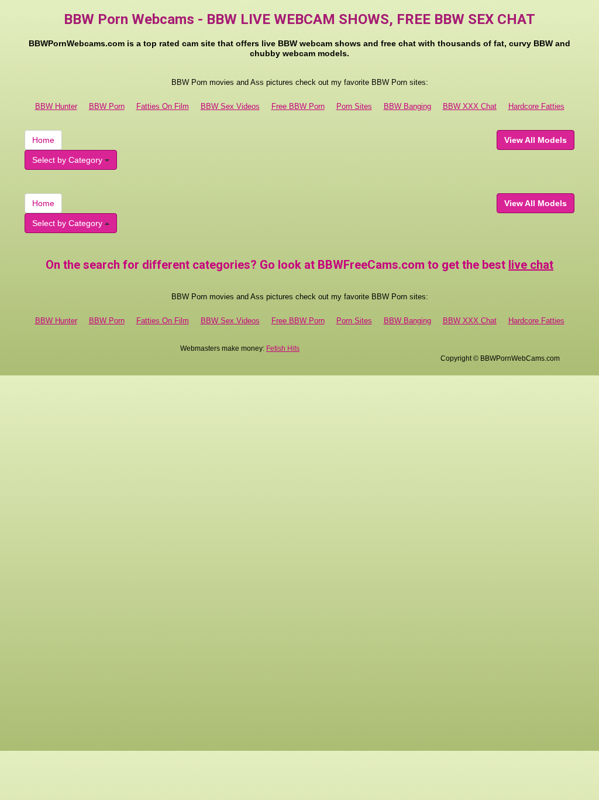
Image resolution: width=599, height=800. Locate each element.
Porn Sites (354, 106)
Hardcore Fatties (536, 106)
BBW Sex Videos (230, 106)
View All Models (535, 140)
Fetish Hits (283, 348)
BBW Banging (407, 106)
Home (43, 140)
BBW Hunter (56, 106)
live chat (530, 265)
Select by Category (68, 160)
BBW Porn (107, 106)
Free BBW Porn (298, 106)
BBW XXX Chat (470, 106)
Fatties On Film (162, 106)
